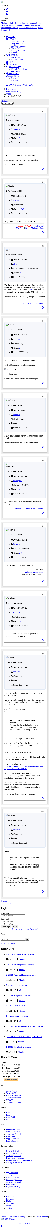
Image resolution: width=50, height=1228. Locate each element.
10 (43, 812)
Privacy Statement (18, 50)
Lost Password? (32, 929)
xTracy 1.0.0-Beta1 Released (17, 1016)
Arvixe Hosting (41, 1217)
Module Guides (12, 1119)
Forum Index (9, 23)
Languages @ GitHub (15, 1136)
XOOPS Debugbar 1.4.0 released (19, 1047)
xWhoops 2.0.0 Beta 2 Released (18, 1006)
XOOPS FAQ (14, 73)
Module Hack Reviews (28, 28)
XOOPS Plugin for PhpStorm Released (21, 975)
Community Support (37, 23)
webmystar (17, 480)
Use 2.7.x (20, 228)
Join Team (10, 1175)
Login (13, 78)
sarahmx (16, 612)
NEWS (11, 62)
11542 (21, 209)
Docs (27, 228)
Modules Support (8, 25)
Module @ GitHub (19, 69)
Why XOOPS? (17, 43)
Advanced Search (8, 944)
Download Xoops (13, 1129)
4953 (21, 273)
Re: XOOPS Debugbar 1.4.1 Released (20, 954)
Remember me (10, 924)
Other (8, 94)
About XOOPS (17, 41)
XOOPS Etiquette (13, 1102)
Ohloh (8, 1206)
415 (20, 489)
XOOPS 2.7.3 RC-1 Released (17, 985)
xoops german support (34, 508)
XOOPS (12, 39)
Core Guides (11, 1117)
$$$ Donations (12, 1173)
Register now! (17, 929)
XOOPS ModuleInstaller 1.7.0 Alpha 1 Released (24, 1037)
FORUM (13, 55)
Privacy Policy (19, 1217)
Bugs (41, 228)
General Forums (21, 23)
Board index (11, 89)
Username (5, 913)
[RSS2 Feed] (8, 1219)
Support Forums (12, 1139)
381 (20, 621)
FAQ (8, 1115)
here (30, 290)
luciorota (16, 544)
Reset (15, 927)
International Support (9, 28)
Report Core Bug (13, 1186)
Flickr (8, 1201)
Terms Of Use (17, 48)
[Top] (43, 169)
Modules (34, 228)
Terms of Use (6, 1217)
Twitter (9, 1208)
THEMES (12, 64)
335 (20, 138)
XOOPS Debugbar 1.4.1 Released (19, 996)
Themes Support (22, 25)
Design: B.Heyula (25, 1223)
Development (34, 25)
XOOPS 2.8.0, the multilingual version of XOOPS (25, 1026)
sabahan (16, 339)
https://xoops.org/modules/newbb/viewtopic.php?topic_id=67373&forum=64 (24, 767)
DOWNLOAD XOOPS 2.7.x (20, 85)
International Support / (15, 91)
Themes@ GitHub (13, 1134)
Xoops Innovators (13, 1098)
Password (5, 919)
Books (8, 1112)
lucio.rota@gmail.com (34, 572)
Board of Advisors (13, 1095)
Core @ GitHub (12, 1151)
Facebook (10, 1196)
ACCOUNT (14, 76)
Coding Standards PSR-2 (16, 1162)
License (14, 53)
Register (14, 80)
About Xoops (11, 1091)
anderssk (16, 129)
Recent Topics (17, 60)
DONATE (40, 226)
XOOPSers (10, 1100)
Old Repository (17, 71)
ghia (15, 264)
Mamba (16, 200)
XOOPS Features (18, 46)
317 (20, 348)
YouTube (10, 1203)
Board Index (16, 57)
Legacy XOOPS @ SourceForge (19, 1160)
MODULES (14, 67)
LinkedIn (10, 1199)
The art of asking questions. (32, 303)
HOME (11, 37)
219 (20, 553)
